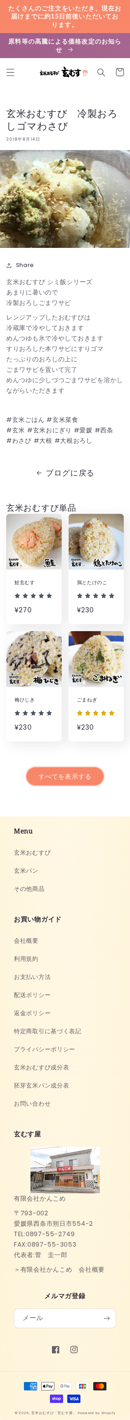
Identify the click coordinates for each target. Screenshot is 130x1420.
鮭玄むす (25, 582)
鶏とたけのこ (92, 582)
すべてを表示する (65, 776)
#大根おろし (73, 440)
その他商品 (29, 889)
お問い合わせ (32, 1103)
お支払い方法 (32, 977)
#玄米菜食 (62, 419)
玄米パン (26, 870)
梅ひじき (25, 700)
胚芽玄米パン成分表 (41, 1085)
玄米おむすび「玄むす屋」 (53, 1413)
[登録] (106, 1318)
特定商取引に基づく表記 (47, 1031)
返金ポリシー (32, 1013)
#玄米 (15, 430)
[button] (10, 72)
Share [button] (25, 265)
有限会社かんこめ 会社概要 (62, 1269)
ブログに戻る (70, 473)
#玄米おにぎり (49, 430)
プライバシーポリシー (44, 1049)
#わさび (19, 440)
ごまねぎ (87, 700)
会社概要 (26, 940)
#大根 (43, 440)
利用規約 (26, 959)
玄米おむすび (32, 852)
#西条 (104, 430)
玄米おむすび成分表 (41, 1067)
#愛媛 (83, 430)
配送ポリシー (32, 995)
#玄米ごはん (25, 419)
